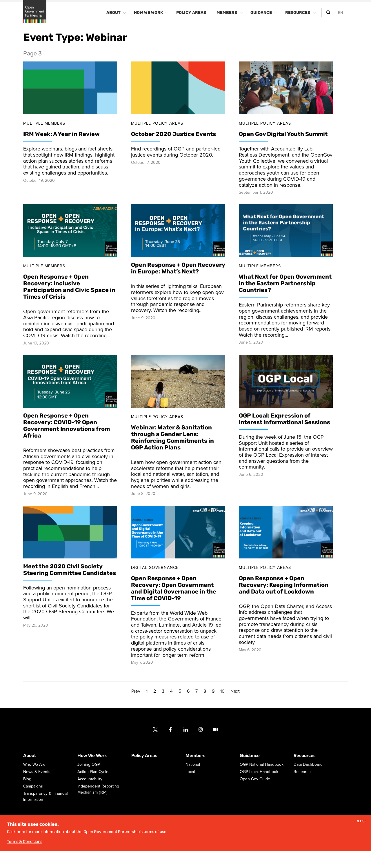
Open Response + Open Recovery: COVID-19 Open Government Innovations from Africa (66, 425)
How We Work (92, 756)
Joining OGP (88, 764)
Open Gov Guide (255, 779)
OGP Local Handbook (259, 772)
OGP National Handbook (261, 764)
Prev (135, 691)
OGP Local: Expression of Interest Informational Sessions (284, 419)
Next (235, 691)
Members (195, 756)
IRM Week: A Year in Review (61, 134)
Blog (27, 779)
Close (361, 821)
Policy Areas (144, 756)
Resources (305, 756)
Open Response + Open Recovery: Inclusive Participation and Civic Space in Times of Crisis (69, 286)
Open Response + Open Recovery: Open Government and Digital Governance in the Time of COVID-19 (173, 588)
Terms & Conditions (24, 841)
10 (222, 691)
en (340, 12)
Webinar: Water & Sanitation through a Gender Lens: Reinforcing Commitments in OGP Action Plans (172, 437)
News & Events (36, 772)
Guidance (250, 756)
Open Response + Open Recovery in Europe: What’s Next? (178, 268)
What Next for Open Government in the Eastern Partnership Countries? (285, 283)
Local (190, 772)
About (29, 756)
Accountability (89, 779)
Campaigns (33, 786)
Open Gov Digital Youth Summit (283, 134)
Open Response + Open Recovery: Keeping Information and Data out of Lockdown (283, 585)
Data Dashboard (308, 764)
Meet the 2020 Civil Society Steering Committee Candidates (69, 569)
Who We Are (34, 764)
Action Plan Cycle (92, 772)
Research (302, 772)
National (193, 764)
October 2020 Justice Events (173, 134)
